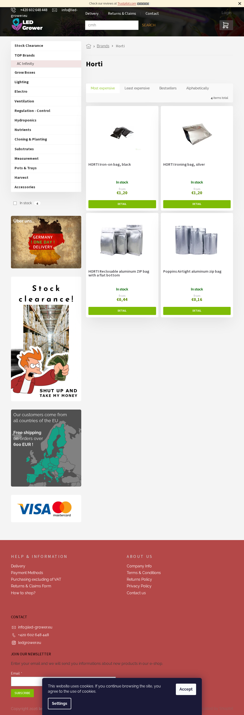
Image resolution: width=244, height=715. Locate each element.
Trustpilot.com (125, 3)
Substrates (22, 149)
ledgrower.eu (28, 642)
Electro (19, 91)
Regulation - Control (31, 110)
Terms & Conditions (142, 572)
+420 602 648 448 (31, 635)
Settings (58, 703)
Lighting (20, 82)
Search (147, 25)
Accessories (23, 187)
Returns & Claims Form (29, 586)
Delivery (16, 566)
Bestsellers (166, 88)
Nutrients (21, 129)
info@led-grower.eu (33, 627)
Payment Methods (25, 572)
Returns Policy (137, 579)
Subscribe (21, 693)
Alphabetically (196, 88)
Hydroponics (24, 120)
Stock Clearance (27, 45)
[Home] (88, 46)
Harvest (20, 177)
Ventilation (22, 101)
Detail (120, 204)
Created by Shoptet (214, 708)
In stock (27, 203)
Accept (184, 689)
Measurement (25, 158)
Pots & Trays (24, 168)
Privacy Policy (137, 586)
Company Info (137, 566)
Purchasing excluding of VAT (34, 579)
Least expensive (135, 88)
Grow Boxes (23, 72)
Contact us (134, 593)
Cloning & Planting (29, 139)
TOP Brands (23, 55)
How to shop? (21, 593)
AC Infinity (23, 63)
